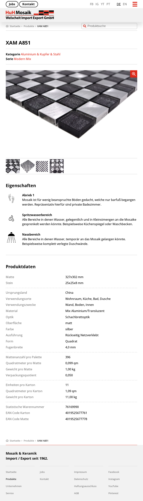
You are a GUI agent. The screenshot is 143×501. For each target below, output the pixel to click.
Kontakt (28, 4)
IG (97, 4)
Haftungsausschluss (85, 486)
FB (91, 4)
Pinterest (113, 493)
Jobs (12, 4)
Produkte (11, 479)
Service (10, 493)
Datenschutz (81, 479)
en (125, 4)
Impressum (80, 472)
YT (102, 4)
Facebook (113, 472)
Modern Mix (22, 59)
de (119, 4)
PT (108, 4)
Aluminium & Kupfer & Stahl (40, 54)
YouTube (113, 486)
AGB (76, 493)
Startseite (11, 472)
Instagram (114, 479)
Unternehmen (14, 486)
